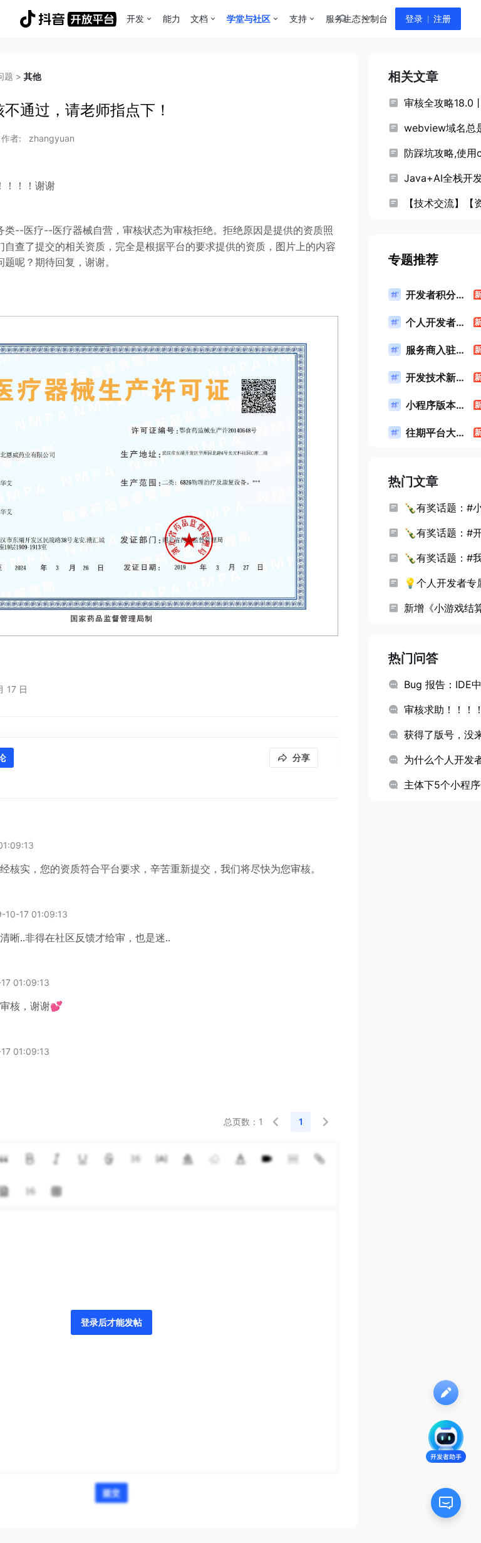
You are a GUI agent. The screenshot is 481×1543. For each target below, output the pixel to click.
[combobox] (342, 18)
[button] (276, 1122)
